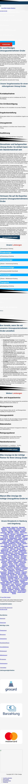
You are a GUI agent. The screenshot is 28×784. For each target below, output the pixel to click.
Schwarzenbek (24, 578)
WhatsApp (5, 782)
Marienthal (10, 539)
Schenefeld (24, 572)
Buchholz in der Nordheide (21, 567)
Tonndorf (15, 540)
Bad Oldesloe (13, 574)
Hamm (23, 549)
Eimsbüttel (4, 561)
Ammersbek (22, 563)
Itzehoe (5, 570)
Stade (17, 566)
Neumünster (3, 577)
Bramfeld (11, 536)
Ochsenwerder (4, 535)
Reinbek (11, 563)
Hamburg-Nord (21, 561)
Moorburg (23, 557)
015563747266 (3, 609)
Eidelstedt (23, 542)
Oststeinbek (17, 572)
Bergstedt (5, 536)
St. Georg (12, 546)
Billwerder (10, 532)
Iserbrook (19, 528)
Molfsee (12, 581)
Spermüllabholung (4, 647)
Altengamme (3, 532)
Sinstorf (20, 559)
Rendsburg (4, 578)
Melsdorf (22, 581)
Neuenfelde (4, 558)
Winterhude (24, 555)
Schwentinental (23, 580)
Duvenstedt (18, 536)
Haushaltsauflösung (4, 642)
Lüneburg (22, 566)
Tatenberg (25, 535)
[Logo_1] (7, 8)
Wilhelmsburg (22, 550)
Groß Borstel (6, 554)
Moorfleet (12, 534)
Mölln (25, 576)
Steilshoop (9, 540)
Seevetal (3, 569)
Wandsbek (16, 562)
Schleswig (16, 578)
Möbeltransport (3, 655)
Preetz (20, 577)
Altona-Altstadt (6, 527)
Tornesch (18, 573)
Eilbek (23, 536)
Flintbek (17, 581)
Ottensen (23, 530)
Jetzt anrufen (6, 779)
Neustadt (15, 550)
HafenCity (13, 549)
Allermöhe (22, 531)
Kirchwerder (23, 532)
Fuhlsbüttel (24, 553)
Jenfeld (20, 538)
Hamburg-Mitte (12, 561)
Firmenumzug (3, 630)
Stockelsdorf (4, 580)
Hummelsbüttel (13, 538)
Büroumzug (3, 634)
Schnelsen (14, 544)
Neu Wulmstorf (20, 570)
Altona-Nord (14, 527)
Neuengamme (20, 534)
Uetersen (24, 569)
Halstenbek (3, 573)
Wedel (15, 563)
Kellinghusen (11, 570)
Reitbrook (11, 535)
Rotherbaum (7, 544)
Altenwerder (11, 558)
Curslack (16, 532)
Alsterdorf (14, 551)
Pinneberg (5, 563)
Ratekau (26, 577)
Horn (11, 550)
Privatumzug (3, 659)
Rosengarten (3, 572)
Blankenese (4, 528)
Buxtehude (5, 565)
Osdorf (10, 530)
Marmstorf (17, 557)
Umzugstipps (3, 667)
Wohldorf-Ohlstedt (15, 542)
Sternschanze (10, 531)
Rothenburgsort (5, 546)
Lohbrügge (6, 534)
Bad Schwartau (22, 574)
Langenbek (10, 557)
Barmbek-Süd (3, 553)
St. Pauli (18, 546)
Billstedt (16, 547)
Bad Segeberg (9, 567)
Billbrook (10, 547)
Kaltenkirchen (11, 566)
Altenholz (2, 582)
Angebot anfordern (7, 778)
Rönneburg (14, 559)
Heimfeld (3, 557)
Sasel (4, 540)
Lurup (24, 528)
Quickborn (18, 569)
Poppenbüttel (17, 539)
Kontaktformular (7, 780)
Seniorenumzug (3, 663)
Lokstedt (19, 543)
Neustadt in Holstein (13, 577)
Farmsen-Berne (4, 538)
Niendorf (24, 543)
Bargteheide (3, 576)
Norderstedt (23, 562)
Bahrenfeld (22, 527)
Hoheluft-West (12, 543)
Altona (25, 559)
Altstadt (19, 549)
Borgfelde (22, 547)
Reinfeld (2, 567)
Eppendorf (17, 553)
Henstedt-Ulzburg (20, 565)
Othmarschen (16, 530)
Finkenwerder (5, 549)
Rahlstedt (24, 539)
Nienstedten (4, 530)
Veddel (5, 547)
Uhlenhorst (16, 555)
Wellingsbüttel (5, 542)
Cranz (17, 558)
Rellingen (24, 573)
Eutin (16, 576)
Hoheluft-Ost (14, 554)
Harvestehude (3, 543)
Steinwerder (24, 546)
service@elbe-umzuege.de (6, 607)
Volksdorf (21, 540)
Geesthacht (12, 565)
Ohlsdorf (10, 555)
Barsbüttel (10, 572)
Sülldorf (16, 531)
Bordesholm (5, 581)
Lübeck (21, 576)
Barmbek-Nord (22, 551)
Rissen (3, 531)
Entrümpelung (3, 638)
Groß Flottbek (11, 528)
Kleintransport (3, 651)
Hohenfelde (21, 554)
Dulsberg (11, 553)
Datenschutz (3, 622)
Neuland (8, 559)
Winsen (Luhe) (10, 569)
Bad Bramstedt (5, 574)
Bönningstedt (11, 573)
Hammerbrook (4, 550)
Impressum (2, 618)
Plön (9, 580)
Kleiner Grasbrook (6, 551)
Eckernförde (10, 576)
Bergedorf (3, 562)
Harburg (10, 562)
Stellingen (20, 544)
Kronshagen (15, 580)
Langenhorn (3, 555)
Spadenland (18, 535)
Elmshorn (4, 566)
